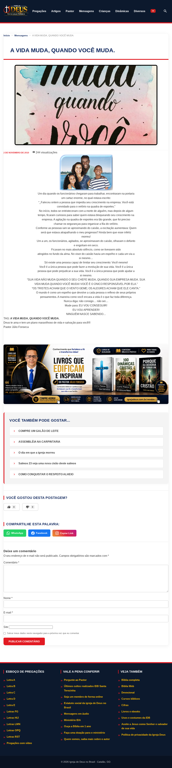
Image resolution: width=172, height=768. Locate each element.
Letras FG (12, 711)
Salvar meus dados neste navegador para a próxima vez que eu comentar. (43, 633)
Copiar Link (66, 533)
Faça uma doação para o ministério (84, 732)
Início (7, 35)
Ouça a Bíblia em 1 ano (77, 726)
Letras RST (13, 736)
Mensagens (86, 11)
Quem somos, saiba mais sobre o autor (87, 739)
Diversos (139, 11)
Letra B (11, 686)
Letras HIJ (13, 717)
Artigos (56, 11)
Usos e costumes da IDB (135, 717)
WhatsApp (17, 533)
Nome (8, 598)
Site (6, 627)
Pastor (70, 11)
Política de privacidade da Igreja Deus (143, 734)
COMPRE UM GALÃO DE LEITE (38, 431)
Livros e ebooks (130, 711)
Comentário (11, 562)
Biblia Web (127, 686)
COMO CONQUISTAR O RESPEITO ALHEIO (45, 474)
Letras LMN (13, 724)
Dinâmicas (122, 11)
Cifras (124, 705)
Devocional (128, 692)
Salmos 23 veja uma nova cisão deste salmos (47, 463)
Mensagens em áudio (76, 713)
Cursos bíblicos (130, 698)
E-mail (8, 612)
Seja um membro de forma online (83, 696)
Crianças (104, 11)
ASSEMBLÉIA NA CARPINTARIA (39, 441)
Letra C (11, 692)
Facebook (41, 533)
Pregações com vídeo (19, 743)
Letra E (11, 705)
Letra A (11, 679)
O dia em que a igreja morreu (36, 452)
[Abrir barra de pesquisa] (165, 11)
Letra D (11, 698)
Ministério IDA (72, 720)
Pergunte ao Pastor (75, 679)
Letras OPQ (13, 730)
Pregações (39, 11)
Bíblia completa (130, 679)
